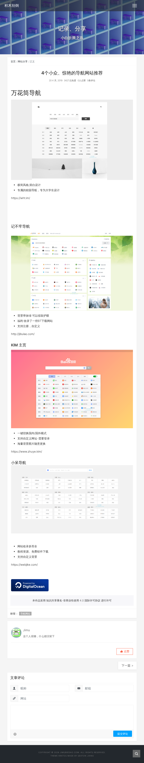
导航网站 (25, 613)
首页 (13, 61)
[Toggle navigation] (135, 5)
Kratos (62, 756)
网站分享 (23, 61)
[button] (124, 651)
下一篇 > (127, 665)
